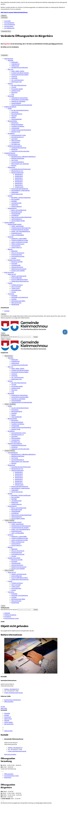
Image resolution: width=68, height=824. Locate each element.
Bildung (10, 249)
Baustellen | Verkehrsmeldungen (21, 197)
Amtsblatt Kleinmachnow (18, 147)
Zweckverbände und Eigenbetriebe (21, 105)
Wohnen (13, 165)
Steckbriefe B (19, 176)
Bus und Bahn (15, 199)
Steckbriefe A (19, 174)
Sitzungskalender (16, 119)
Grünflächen (15, 215)
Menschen (14, 92)
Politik (10, 108)
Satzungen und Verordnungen (20, 151)
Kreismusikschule (16, 254)
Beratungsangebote (17, 124)
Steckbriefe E (19, 181)
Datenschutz (8, 719)
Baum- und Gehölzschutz (18, 210)
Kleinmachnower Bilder (18, 301)
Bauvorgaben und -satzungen (20, 164)
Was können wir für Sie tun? (9, 337)
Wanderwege (15, 304)
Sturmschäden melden (18, 221)
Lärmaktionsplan (16, 203)
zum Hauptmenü (9, 23)
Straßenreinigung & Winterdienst (21, 130)
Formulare (14, 139)
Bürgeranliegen (12, 121)
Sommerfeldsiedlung (17, 162)
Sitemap (6, 720)
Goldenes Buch (15, 90)
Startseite (7, 613)
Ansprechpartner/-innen (18, 135)
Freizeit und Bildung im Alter (19, 240)
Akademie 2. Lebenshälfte (19, 238)
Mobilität (14, 201)
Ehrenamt (14, 263)
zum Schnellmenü (9, 24)
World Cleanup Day (17, 194)
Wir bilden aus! (15, 144)
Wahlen (13, 117)
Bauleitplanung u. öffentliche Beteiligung (23, 156)
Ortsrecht (14, 76)
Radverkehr (14, 205)
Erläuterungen (19, 187)
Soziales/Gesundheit (14, 260)
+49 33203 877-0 (11, 689)
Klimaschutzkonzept (17, 172)
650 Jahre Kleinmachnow (18, 85)
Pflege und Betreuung (17, 244)
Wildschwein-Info (16, 82)
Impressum (7, 717)
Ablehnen (3, 15)
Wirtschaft (11, 96)
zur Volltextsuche (9, 28)
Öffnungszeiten (15, 140)
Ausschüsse (14, 112)
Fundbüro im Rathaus (17, 126)
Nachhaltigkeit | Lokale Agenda (20, 190)
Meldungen (14, 62)
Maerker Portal (15, 131)
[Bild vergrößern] (35, 656)
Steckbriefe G (19, 185)
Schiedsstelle (15, 128)
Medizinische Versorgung (18, 269)
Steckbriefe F (19, 183)
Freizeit (10, 283)
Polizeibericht (15, 64)
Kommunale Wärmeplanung (19, 188)
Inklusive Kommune (17, 267)
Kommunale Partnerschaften (19, 74)
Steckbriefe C (19, 178)
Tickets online (15, 288)
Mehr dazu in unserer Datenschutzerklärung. (14, 12)
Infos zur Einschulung (17, 253)
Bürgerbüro (14, 123)
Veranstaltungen (16, 290)
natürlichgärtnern (16, 219)
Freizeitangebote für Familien (20, 229)
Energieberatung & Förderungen (21, 169)
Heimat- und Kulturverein (18, 276)
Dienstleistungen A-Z (17, 137)
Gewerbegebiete (16, 103)
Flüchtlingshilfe (16, 265)
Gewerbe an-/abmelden (18, 101)
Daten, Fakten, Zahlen (17, 71)
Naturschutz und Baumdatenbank (21, 217)
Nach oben (4, 708)
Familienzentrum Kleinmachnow (21, 228)
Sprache (3, 314)
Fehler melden (8, 722)
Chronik (13, 87)
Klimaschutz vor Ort (17, 171)
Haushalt (14, 115)
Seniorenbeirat (15, 245)
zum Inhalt (7, 21)
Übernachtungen (16, 302)
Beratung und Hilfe (16, 262)
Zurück (3, 706)
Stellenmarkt (15, 66)
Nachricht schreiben (10, 754)
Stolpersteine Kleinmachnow (20, 281)
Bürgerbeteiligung (16, 114)
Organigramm (15, 142)
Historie (10, 83)
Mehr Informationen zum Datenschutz (12, 319)
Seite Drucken (8, 731)
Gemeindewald (15, 213)
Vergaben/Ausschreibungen (19, 67)
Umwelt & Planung (9, 153)
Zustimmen (4, 17)
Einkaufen (14, 295)
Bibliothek (14, 251)
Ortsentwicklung (13, 155)
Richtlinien (14, 149)
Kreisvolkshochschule (17, 256)
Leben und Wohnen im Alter (19, 242)
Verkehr (10, 196)
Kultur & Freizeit (9, 272)
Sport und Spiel (16, 286)
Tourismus (11, 294)
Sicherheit (14, 78)
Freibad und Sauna (17, 285)
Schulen (13, 258)
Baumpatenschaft (16, 212)
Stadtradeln (14, 192)
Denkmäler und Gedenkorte (19, 297)
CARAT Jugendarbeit (17, 226)
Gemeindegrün (12, 208)
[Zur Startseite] (24, 331)
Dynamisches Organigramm (12, 700)
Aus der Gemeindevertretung (20, 110)
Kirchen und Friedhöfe (18, 270)
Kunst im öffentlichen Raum (19, 279)
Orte (12, 94)
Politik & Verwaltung (10, 107)
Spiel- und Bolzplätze (17, 235)
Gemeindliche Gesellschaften (20, 99)
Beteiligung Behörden (17, 158)
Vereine (13, 292)
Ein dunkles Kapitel (17, 89)
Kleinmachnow (8, 58)
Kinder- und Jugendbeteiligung (20, 231)
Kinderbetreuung (16, 233)
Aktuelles (10, 60)
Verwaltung (11, 133)
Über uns (10, 69)
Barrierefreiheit (8, 724)
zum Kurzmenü (8, 26)
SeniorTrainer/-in (16, 247)
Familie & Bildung (9, 222)
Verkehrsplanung (16, 206)
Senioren (10, 237)
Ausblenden (4, 55)
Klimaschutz (11, 167)
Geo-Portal (14, 160)
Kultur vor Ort (12, 274)
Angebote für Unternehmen (19, 98)
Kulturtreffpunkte (16, 278)
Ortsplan (14, 299)
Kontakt (6, 715)
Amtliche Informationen (15, 146)
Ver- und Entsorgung (17, 80)
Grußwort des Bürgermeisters (20, 73)
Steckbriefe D (19, 180)
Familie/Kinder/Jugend (14, 224)
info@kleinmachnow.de (13, 692)
